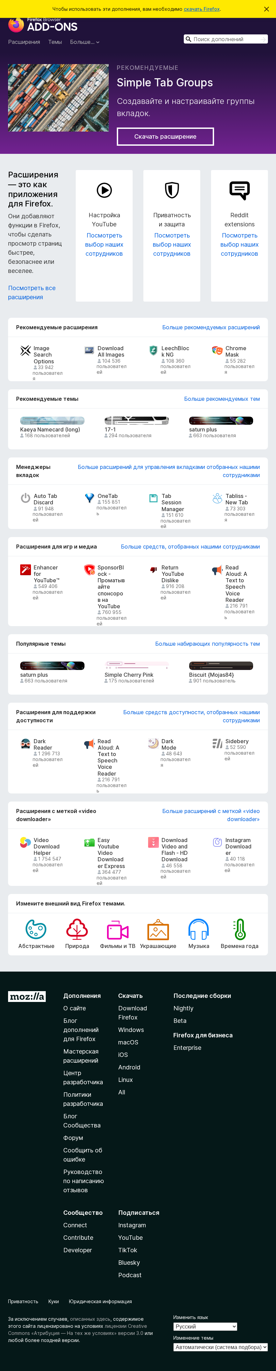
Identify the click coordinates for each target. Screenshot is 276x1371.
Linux (125, 1079)
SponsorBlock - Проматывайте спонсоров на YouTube (111, 587)
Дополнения (82, 995)
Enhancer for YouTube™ (47, 574)
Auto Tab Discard (45, 499)
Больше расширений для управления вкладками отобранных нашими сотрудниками (169, 471)
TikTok (127, 1250)
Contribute (78, 1237)
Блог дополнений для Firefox (81, 1029)
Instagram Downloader (238, 846)
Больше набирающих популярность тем (207, 643)
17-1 (110, 429)
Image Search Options (44, 354)
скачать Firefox (202, 9)
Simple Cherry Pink (129, 675)
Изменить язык (190, 1317)
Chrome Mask (236, 351)
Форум (73, 1137)
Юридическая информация (100, 1301)
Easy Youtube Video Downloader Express (111, 853)
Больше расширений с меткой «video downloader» (211, 815)
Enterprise (187, 1047)
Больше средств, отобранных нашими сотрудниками (190, 546)
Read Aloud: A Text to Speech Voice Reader (236, 583)
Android (129, 1067)
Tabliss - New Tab (237, 499)
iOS (123, 1054)
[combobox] (226, 39)
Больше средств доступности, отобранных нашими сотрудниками (191, 716)
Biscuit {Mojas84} (211, 675)
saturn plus (203, 429)
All (121, 1092)
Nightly (183, 1008)
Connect (75, 1225)
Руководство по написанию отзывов (83, 1181)
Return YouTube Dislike (173, 574)
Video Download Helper (47, 846)
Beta (179, 1020)
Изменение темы (193, 1338)
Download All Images (111, 351)
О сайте (74, 1008)
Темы (55, 41)
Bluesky (129, 1262)
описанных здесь (90, 1319)
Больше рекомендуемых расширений (211, 327)
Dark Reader (43, 744)
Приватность (23, 1301)
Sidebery (237, 741)
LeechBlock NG (175, 351)
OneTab (108, 496)
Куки (53, 1301)
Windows (131, 1029)
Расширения (24, 41)
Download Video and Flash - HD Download (175, 850)
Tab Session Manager (173, 502)
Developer (77, 1250)
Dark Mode (169, 744)
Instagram (132, 1225)
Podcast (130, 1275)
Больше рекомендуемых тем (222, 398)
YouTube (130, 1237)
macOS (128, 1042)
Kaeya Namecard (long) (50, 429)
